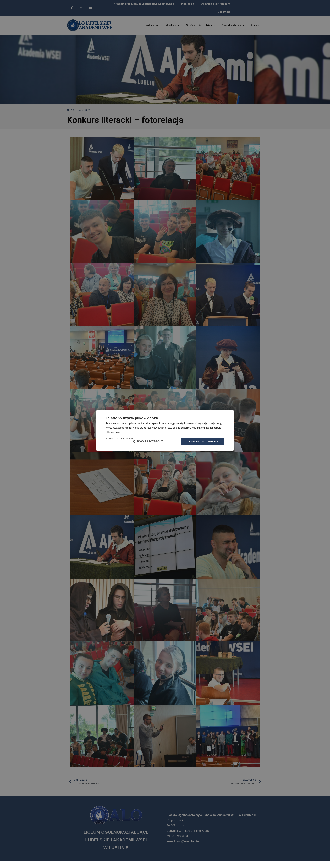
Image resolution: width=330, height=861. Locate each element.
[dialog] (165, 430)
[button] (148, 441)
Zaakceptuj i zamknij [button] (202, 441)
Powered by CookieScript (119, 438)
